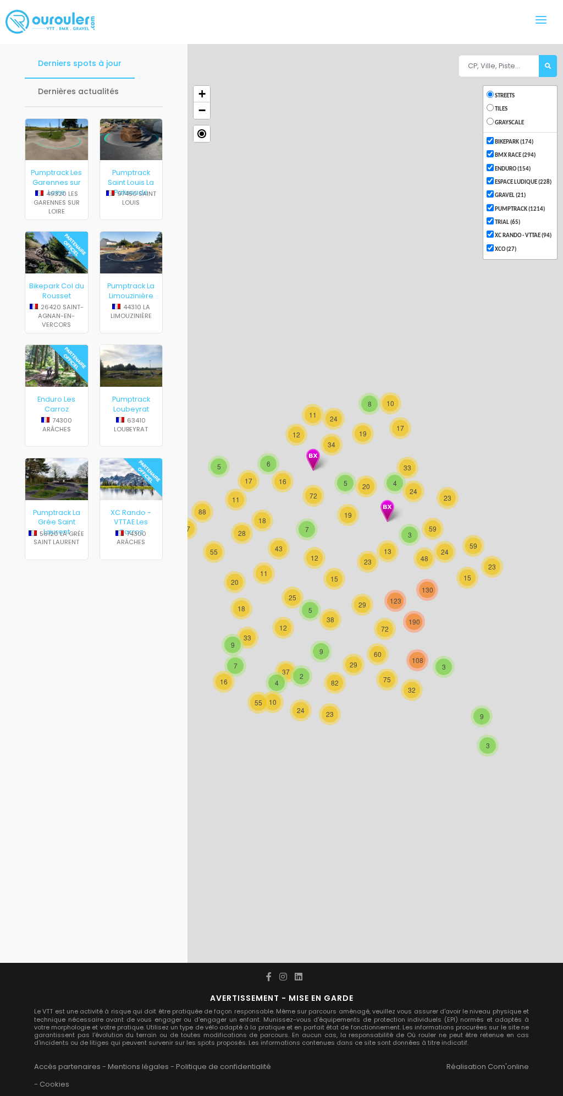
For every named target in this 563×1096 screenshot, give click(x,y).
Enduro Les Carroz (56, 404)
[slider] (56, 204)
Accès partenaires (67, 1066)
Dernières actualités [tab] (78, 91)
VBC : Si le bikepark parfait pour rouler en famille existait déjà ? (131, 742)
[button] (202, 133)
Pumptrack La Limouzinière (130, 290)
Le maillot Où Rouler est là (56, 727)
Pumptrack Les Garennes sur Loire (56, 182)
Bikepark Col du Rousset (56, 290)
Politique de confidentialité (223, 1066)
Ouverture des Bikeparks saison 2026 (56, 816)
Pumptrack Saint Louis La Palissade (131, 182)
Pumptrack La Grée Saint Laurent (56, 522)
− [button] (202, 110)
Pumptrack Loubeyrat (131, 404)
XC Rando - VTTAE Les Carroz (131, 522)
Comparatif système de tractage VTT (131, 900)
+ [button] (202, 94)
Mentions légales (138, 1066)
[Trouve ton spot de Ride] (50, 22)
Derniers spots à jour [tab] (80, 63)
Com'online (508, 1066)
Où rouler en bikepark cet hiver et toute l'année (131, 821)
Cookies (54, 1084)
